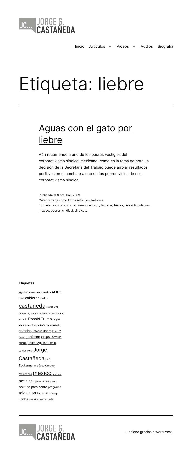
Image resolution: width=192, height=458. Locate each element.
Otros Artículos (79, 200)
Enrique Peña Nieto (42, 325)
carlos (44, 298)
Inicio (79, 46)
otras (45, 381)
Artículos (97, 46)
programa (54, 387)
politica (24, 387)
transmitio (43, 393)
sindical (67, 210)
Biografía (165, 46)
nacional (57, 374)
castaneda (32, 305)
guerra (23, 342)
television (27, 392)
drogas (56, 319)
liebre (129, 205)
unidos (23, 399)
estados (25, 331)
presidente (39, 387)
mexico (44, 210)
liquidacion (142, 205)
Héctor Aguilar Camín (42, 343)
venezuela (46, 399)
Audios (147, 46)
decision (93, 205)
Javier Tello (25, 350)
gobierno (33, 337)
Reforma (97, 200)
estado (56, 325)
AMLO (56, 292)
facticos (106, 205)
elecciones (25, 325)
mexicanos (25, 373)
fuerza (118, 205)
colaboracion (40, 313)
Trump (54, 393)
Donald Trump (40, 319)
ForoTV (56, 331)
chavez (49, 307)
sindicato (81, 210)
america (46, 292)
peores (56, 210)
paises (53, 381)
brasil (21, 298)
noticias (26, 381)
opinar (37, 381)
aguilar (23, 292)
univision (33, 399)
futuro (22, 337)
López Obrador (46, 365)
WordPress (163, 432)
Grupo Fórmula (51, 337)
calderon (32, 298)
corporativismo (75, 205)
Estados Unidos (41, 331)
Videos (123, 46)
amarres (34, 292)
